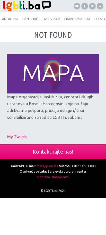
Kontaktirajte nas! (53, 152)
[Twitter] (92, 6)
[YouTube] (77, 6)
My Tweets (17, 136)
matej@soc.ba (47, 166)
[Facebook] (84, 6)
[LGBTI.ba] (26, 6)
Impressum (60, 177)
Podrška (43, 177)
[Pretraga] (100, 6)
